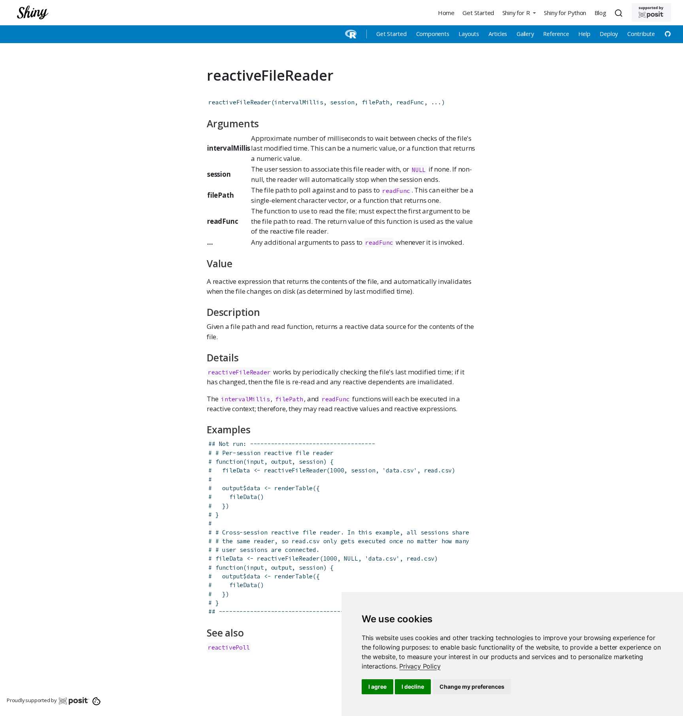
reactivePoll (229, 647)
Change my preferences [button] (472, 686)
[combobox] (620, 12)
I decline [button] (413, 686)
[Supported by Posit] (651, 12)
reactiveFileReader (239, 102)
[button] (519, 12)
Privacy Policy (419, 666)
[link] (419, 666)
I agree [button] (377, 686)
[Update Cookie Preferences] (96, 700)
